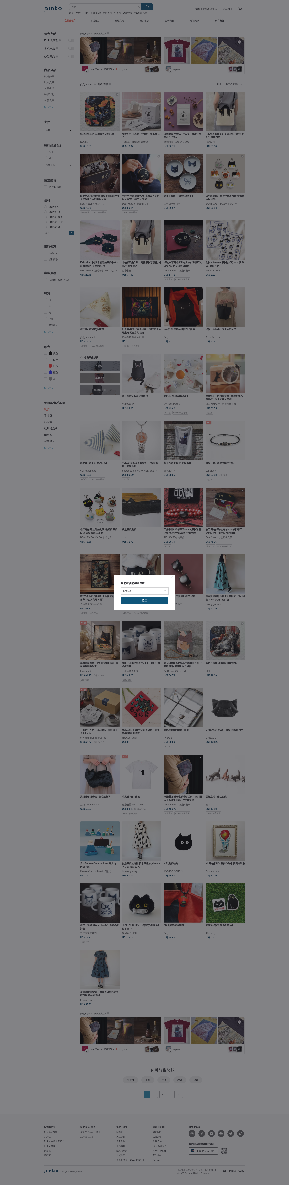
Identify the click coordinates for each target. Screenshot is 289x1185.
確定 (144, 600)
